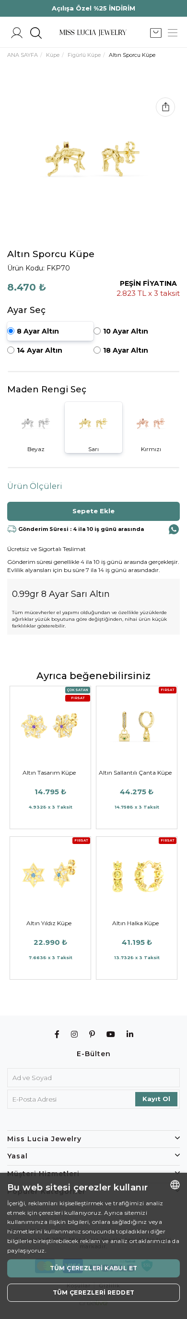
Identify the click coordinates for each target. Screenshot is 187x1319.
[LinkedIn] (130, 1034)
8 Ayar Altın (38, 331)
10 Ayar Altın (125, 331)
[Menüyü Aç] (172, 33)
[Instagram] (74, 1034)
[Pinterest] (92, 1034)
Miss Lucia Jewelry (44, 1139)
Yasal (17, 1156)
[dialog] (93, 1246)
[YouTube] (111, 1034)
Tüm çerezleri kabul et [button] (94, 1268)
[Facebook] (57, 1034)
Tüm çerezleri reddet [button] (94, 1292)
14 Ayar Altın (39, 350)
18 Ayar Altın (125, 350)
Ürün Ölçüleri (34, 486)
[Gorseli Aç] (93, 159)
